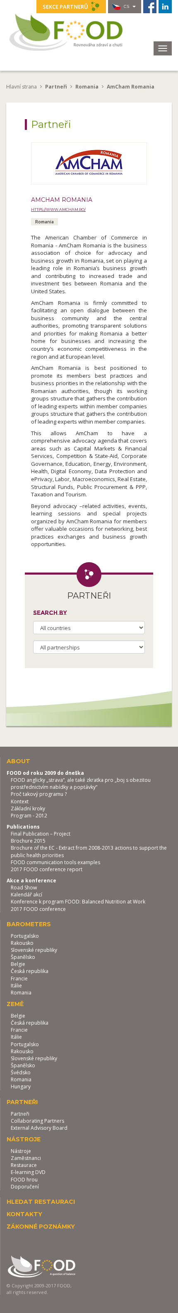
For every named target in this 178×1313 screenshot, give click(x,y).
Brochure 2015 (28, 840)
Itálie (16, 985)
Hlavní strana (21, 86)
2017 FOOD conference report (46, 869)
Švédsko (21, 1072)
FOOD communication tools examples (55, 862)
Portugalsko (25, 935)
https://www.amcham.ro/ (58, 209)
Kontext (20, 801)
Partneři (20, 1113)
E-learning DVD (28, 1172)
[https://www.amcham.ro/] (89, 163)
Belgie (18, 964)
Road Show (24, 887)
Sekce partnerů (66, 6)
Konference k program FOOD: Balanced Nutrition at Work (78, 901)
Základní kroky (28, 808)
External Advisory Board (39, 1127)
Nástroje (21, 1151)
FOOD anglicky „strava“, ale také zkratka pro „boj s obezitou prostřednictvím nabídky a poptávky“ (81, 783)
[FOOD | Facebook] (149, 6)
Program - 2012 (29, 815)
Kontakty (24, 1214)
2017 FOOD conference (38, 909)
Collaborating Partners (37, 1120)
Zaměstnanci (26, 1158)
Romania (21, 992)
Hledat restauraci (41, 1201)
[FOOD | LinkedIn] (165, 6)
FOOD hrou (24, 1179)
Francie (19, 978)
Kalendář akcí (26, 894)
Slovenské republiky (34, 950)
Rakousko (22, 942)
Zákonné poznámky (41, 1226)
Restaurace (24, 1165)
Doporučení (25, 1186)
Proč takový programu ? (39, 794)
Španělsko (23, 957)
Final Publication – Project (40, 833)
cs (126, 6)
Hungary (21, 1086)
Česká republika (29, 971)
